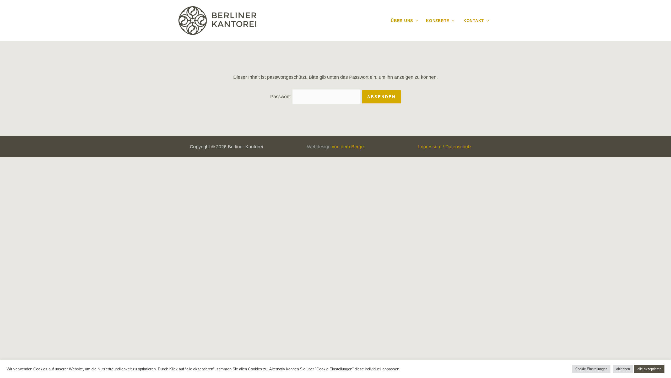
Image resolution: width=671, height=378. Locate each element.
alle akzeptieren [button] (649, 369)
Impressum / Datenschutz (445, 146)
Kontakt (473, 20)
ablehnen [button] (623, 369)
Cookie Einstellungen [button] (591, 369)
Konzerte (437, 20)
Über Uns (402, 20)
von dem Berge (348, 146)
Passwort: (281, 96)
